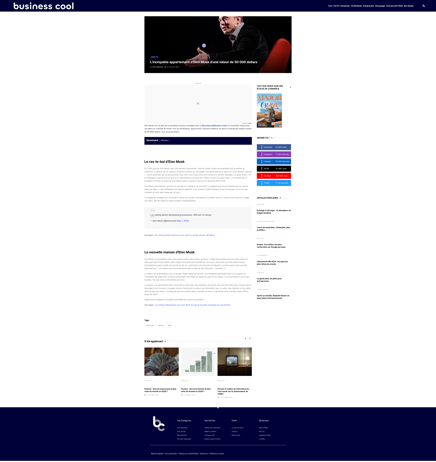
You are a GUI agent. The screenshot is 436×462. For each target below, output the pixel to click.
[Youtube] (275, 451)
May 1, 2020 (183, 221)
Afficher (164, 140)
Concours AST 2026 (394, 6)
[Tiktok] (279, 451)
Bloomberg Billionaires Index (214, 125)
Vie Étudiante (356, 6)
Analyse (260, 238)
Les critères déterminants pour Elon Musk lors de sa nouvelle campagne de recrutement (192, 305)
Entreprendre (368, 6)
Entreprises (345, 6)
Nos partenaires (171, 454)
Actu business (263, 289)
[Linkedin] (284, 453)
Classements (262, 255)
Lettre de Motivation (266, 221)
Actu (330, 6)
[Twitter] (266, 451)
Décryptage (380, 6)
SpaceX (161, 325)
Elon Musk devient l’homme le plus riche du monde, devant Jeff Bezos (185, 235)
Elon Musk (150, 325)
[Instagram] (284, 451)
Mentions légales (157, 454)
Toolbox (260, 204)
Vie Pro (336, 6)
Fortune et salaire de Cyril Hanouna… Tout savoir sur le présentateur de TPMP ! (234, 391)
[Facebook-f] (270, 451)
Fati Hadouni (157, 67)
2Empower (204, 454)
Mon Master (409, 6)
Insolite (147, 380)
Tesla (169, 325)
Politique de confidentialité (188, 454)
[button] (424, 6)
